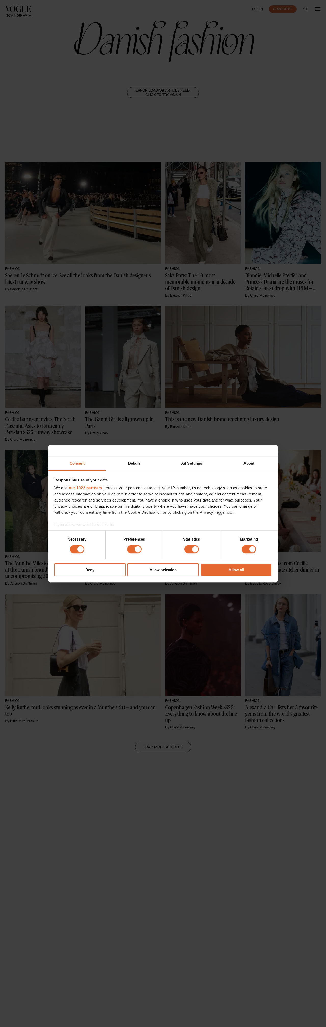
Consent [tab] (77, 463)
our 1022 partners (85, 488)
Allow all (236, 570)
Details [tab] (134, 463)
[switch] (134, 549)
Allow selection (163, 570)
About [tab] (249, 463)
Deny (89, 570)
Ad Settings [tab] (191, 463)
